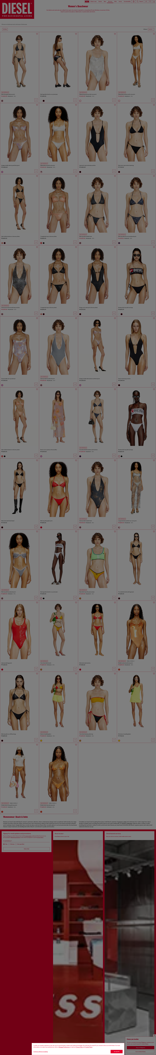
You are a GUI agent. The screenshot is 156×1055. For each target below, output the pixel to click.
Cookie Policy (88, 1047)
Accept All (116, 1051)
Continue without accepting (40, 1051)
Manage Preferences (64, 1047)
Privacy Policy (79, 1047)
